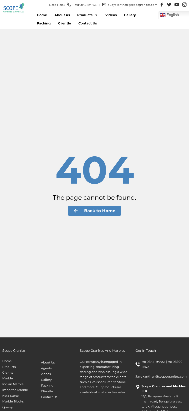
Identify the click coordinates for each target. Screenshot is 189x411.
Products (84, 15)
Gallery (130, 15)
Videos (111, 15)
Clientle (64, 23)
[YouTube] (176, 4)
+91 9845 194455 (86, 4)
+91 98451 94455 (154, 361)
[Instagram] (184, 4)
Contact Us (87, 23)
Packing (44, 23)
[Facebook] (161, 4)
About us (62, 15)
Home (42, 15)
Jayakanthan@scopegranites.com (133, 4)
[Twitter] (169, 4)
